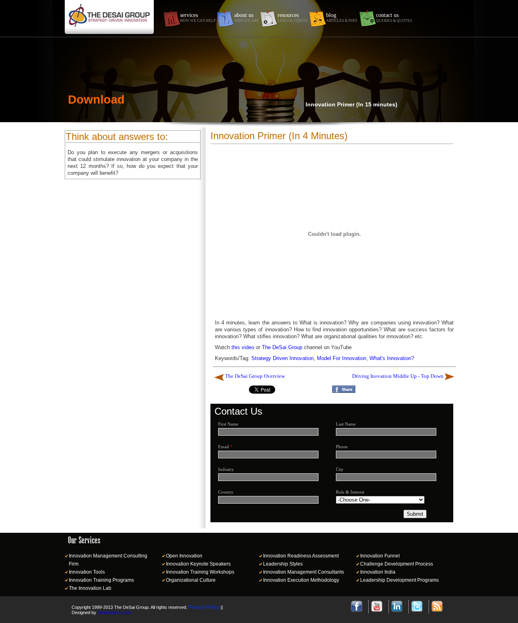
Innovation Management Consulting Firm (108, 560)
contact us (394, 17)
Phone (342, 446)
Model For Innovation (341, 358)
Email (225, 446)
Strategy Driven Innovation (282, 358)
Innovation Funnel (380, 556)
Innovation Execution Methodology (301, 580)
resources (293, 17)
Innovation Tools (87, 572)
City (340, 469)
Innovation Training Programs (101, 580)
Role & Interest (350, 492)
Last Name (346, 424)
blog (341, 17)
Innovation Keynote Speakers (198, 564)
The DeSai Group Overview (255, 376)
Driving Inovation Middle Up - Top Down (398, 376)
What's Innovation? (391, 358)
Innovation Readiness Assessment (301, 556)
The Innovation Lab (90, 588)
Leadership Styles (283, 564)
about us (246, 17)
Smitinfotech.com (114, 612)
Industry (226, 469)
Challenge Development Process (396, 564)
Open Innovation (184, 556)
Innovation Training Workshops (200, 572)
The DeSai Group (282, 347)
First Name (228, 424)
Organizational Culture (191, 580)
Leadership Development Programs (399, 580)
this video (242, 347)
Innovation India (377, 572)
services (198, 17)
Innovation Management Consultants (303, 572)
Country (226, 492)
